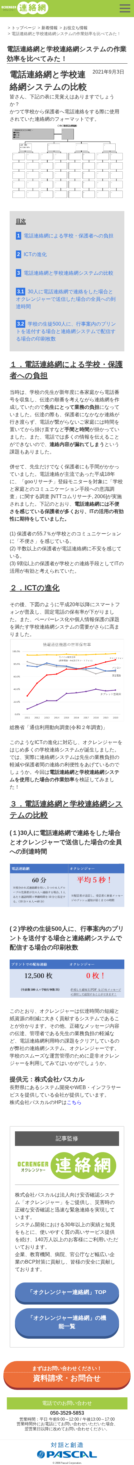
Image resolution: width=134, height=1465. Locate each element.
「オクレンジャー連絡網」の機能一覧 (67, 1322)
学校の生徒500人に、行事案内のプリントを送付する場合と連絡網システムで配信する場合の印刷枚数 (66, 331)
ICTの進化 (32, 254)
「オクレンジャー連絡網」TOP (66, 1292)
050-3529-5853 (67, 1413)
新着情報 (49, 27)
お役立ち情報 (75, 27)
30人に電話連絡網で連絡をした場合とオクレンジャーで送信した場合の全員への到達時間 (66, 299)
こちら (74, 1102)
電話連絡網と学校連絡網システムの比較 (65, 273)
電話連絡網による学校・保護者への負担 (65, 235)
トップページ (24, 27)
